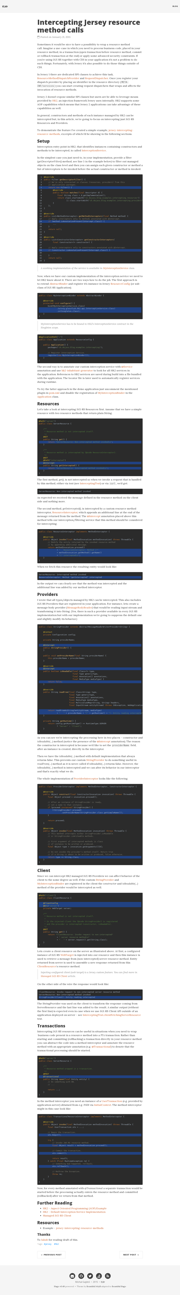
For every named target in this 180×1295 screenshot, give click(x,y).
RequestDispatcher (96, 78)
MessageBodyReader (79, 607)
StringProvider (95, 760)
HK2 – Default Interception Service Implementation (74, 1211)
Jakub (44, 1239)
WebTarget (67, 955)
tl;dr (5, 6)
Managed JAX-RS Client (54, 976)
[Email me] (72, 1275)
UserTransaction (112, 1101)
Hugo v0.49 (59, 1286)
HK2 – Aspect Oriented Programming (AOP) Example (75, 1208)
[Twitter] (90, 1275)
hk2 (57, 1243)
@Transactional (101, 1046)
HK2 (54, 100)
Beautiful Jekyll (94, 1286)
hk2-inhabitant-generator (77, 370)
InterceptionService (94, 150)
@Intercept (93, 516)
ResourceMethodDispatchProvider (58, 78)
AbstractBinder (59, 283)
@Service (126, 366)
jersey (48, 1243)
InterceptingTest (90, 483)
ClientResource (46, 966)
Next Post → (131, 1254)
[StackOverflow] (98, 1275)
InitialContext (102, 1105)
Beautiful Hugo (119, 1286)
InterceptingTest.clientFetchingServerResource (112, 1015)
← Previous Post (51, 1254)
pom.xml (54, 392)
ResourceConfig (120, 283)
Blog (175, 6)
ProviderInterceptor (86, 778)
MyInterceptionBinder (111, 392)
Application (44, 396)
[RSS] (107, 1275)
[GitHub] (81, 1275)
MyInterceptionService (115, 268)
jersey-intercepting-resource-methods (80, 1228)
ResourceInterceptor (64, 512)
